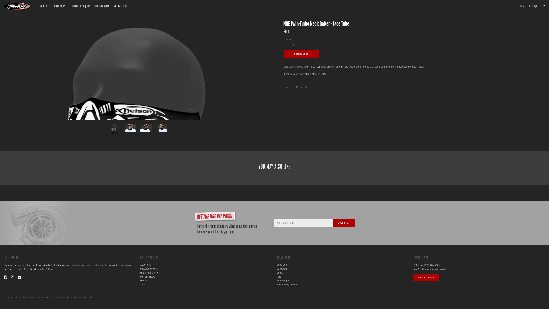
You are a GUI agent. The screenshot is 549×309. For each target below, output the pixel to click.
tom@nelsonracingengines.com (429, 269)
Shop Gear (282, 264)
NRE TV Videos (120, 6)
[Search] (544, 6)
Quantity (289, 39)
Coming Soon (301, 54)
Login (521, 6)
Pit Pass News (102, 6)
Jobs (142, 284)
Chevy (280, 272)
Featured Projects (81, 6)
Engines (43, 6)
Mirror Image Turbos (287, 284)
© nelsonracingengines (15, 297)
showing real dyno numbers (86, 265)
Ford (279, 276)
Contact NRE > (426, 277)
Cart (532, 6)
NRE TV (144, 280)
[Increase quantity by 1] (301, 44)
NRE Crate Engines (150, 272)
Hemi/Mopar (283, 280)
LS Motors (282, 268)
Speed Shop (59, 6)
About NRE (145, 264)
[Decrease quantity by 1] (286, 44)
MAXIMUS (42, 269)
